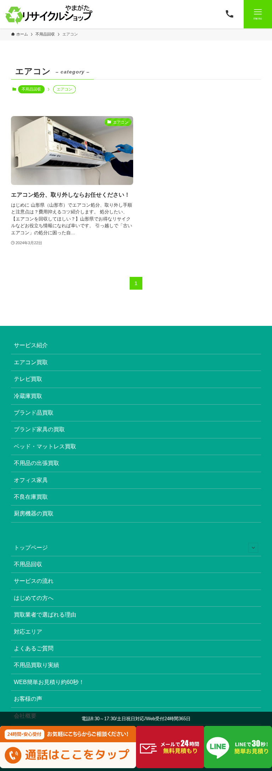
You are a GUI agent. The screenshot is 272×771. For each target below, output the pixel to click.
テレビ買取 (28, 379)
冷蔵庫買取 (28, 396)
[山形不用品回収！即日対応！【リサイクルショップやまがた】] (50, 14)
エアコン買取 (31, 362)
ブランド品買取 (33, 413)
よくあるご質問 (33, 648)
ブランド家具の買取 (39, 429)
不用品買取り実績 (36, 665)
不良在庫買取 (31, 497)
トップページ (31, 548)
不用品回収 (31, 89)
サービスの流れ (33, 581)
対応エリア (28, 632)
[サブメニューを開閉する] (253, 548)
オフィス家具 (31, 480)
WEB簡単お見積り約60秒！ (49, 682)
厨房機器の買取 (33, 513)
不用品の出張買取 (36, 463)
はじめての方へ (33, 598)
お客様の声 (28, 699)
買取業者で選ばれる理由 (45, 615)
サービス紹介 (31, 345)
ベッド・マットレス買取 (45, 446)
